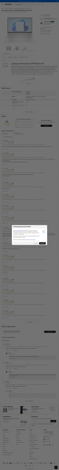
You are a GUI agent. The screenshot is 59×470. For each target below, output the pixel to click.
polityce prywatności (31, 239)
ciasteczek (19, 230)
